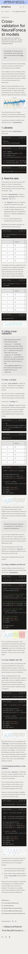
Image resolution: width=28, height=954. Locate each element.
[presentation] (14, 142)
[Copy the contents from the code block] (22, 138)
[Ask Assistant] (25, 138)
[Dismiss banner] (26, 2)
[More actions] (26, 7)
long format (12, 196)
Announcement (8, 1)
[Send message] (19, 939)
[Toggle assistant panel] (23, 7)
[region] (14, 251)
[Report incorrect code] (20, 138)
